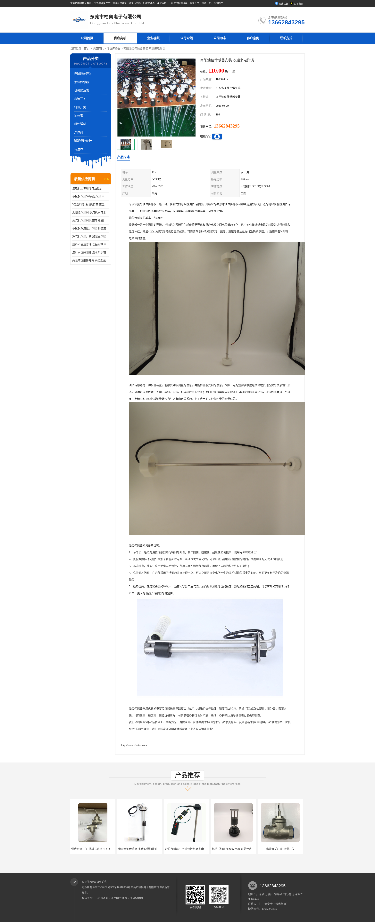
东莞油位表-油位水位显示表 (233, 849)
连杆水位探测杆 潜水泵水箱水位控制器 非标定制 (90, 252)
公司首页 (87, 38)
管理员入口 (125, 898)
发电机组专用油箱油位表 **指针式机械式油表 (90, 188)
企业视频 (153, 38)
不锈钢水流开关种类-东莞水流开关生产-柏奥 (286, 849)
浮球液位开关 (83, 73)
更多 (106, 179)
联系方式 (286, 38)
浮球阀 (78, 132)
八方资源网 (101, 898)
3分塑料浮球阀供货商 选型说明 (90, 204)
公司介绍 (186, 38)
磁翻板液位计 (83, 140)
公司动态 (219, 38)
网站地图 (138, 898)
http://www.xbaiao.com (134, 745)
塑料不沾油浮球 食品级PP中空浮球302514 (90, 244)
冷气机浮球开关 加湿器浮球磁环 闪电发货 (90, 236)
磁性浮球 (80, 124)
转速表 (78, 149)
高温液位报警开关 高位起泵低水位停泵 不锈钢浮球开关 (90, 260)
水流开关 (80, 98)
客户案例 (253, 38)
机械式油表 (81, 90)
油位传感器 (113, 48)
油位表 (78, 115)
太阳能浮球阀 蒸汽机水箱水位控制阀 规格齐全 (90, 212)
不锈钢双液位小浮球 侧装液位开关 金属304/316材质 (90, 228)
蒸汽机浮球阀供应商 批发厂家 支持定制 (90, 220)
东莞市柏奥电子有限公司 (145, 887)
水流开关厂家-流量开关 (186, 849)
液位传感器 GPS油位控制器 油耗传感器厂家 (97, 849)
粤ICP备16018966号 (119, 887)
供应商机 (120, 38)
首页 (86, 48)
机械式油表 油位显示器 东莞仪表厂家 (140, 849)
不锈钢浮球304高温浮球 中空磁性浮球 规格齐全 (90, 196)
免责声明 (114, 898)
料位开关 (80, 107)
